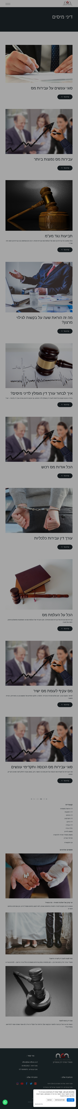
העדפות (49, 1100)
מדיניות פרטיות (39, 1104)
